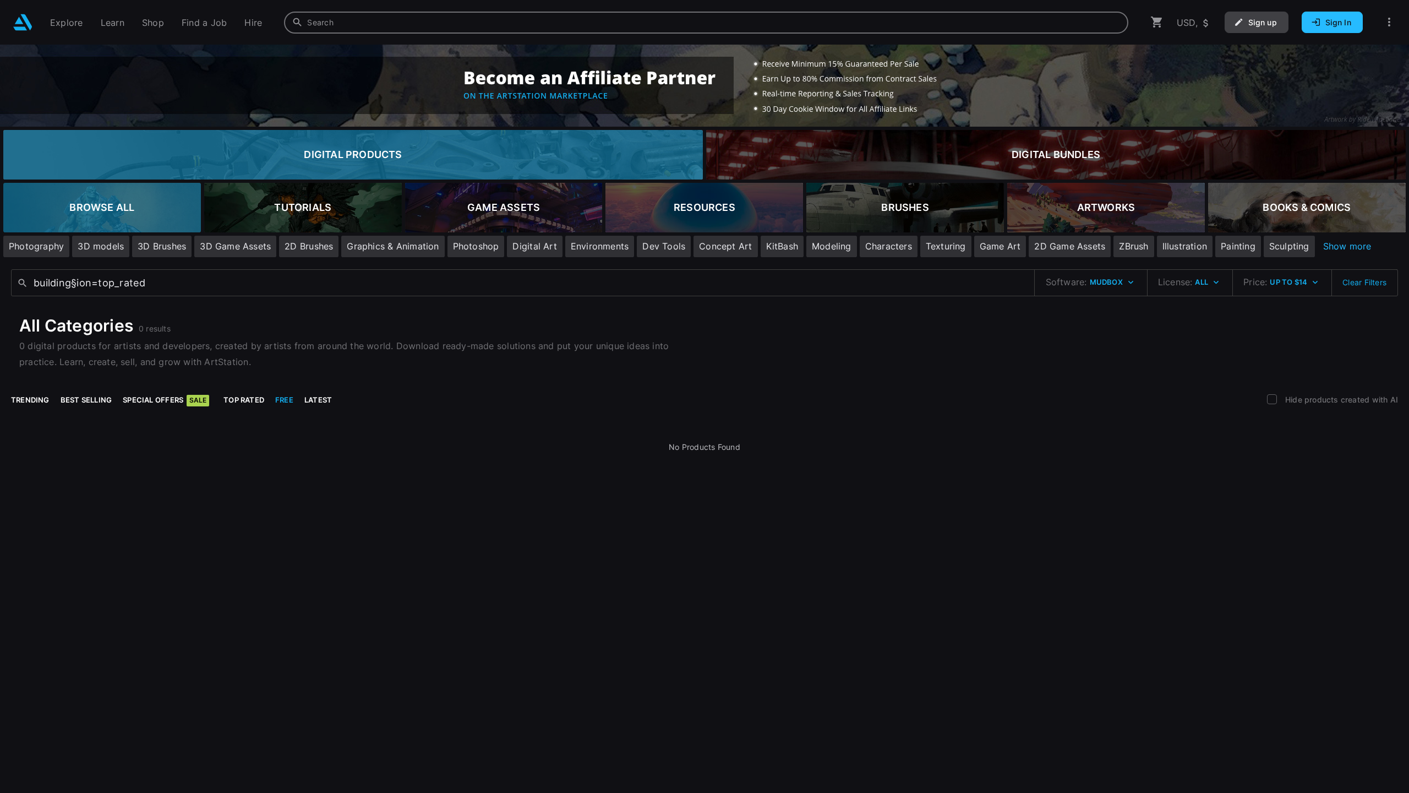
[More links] (1389, 22)
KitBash (782, 246)
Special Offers (164, 399)
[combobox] (706, 23)
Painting (1238, 246)
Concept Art (725, 246)
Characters (888, 246)
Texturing (946, 246)
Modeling (831, 246)
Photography (36, 246)
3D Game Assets (235, 246)
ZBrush (1133, 246)
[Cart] (1157, 22)
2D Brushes (309, 246)
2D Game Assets (1069, 246)
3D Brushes (162, 246)
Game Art (1000, 246)
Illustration (1185, 246)
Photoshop (476, 246)
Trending (30, 399)
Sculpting (1289, 246)
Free (284, 399)
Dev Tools (663, 246)
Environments (600, 246)
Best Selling (86, 399)
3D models (101, 246)
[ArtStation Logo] (22, 22)
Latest (318, 399)
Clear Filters (1364, 282)
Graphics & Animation (393, 246)
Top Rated (243, 399)
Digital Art (534, 246)
